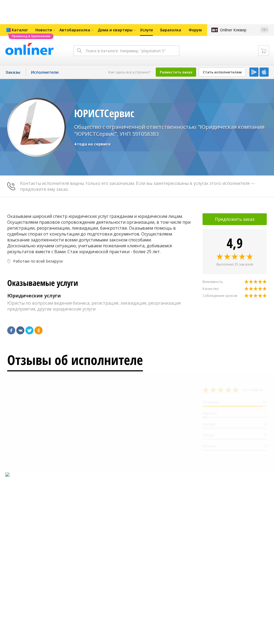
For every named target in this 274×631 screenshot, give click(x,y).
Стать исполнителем (222, 72)
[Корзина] (263, 50)
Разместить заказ (176, 72)
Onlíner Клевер (233, 29)
